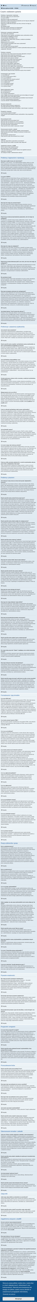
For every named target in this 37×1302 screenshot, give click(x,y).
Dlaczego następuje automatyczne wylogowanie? (11, 27)
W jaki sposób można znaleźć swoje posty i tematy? (12, 125)
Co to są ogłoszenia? (5, 82)
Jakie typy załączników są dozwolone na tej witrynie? (12, 140)
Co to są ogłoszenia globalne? (7, 80)
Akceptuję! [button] (18, 1298)
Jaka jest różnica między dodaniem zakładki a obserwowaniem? (15, 130)
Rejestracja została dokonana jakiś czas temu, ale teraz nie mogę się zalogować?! (16, 24)
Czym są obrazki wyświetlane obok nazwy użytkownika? (13, 43)
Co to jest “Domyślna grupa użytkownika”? (10, 99)
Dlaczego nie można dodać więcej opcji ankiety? (11, 59)
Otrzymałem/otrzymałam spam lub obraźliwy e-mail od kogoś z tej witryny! (17, 108)
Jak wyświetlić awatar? (6, 44)
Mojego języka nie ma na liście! (7, 42)
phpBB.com (4, 403)
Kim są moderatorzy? (5, 92)
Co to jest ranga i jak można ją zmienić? (9, 46)
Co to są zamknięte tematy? (7, 84)
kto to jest (25, 1256)
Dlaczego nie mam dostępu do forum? (9, 62)
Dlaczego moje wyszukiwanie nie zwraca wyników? (12, 121)
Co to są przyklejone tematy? (7, 83)
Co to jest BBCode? (5, 75)
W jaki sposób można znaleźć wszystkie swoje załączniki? (13, 142)
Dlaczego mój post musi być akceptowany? (10, 68)
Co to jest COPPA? (5, 17)
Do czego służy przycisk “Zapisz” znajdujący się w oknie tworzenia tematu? (17, 67)
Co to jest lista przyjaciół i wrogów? (8, 112)
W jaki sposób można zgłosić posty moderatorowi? (12, 66)
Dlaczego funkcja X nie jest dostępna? (9, 148)
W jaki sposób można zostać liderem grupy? (10, 96)
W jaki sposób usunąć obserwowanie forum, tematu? (12, 136)
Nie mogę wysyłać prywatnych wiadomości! (10, 105)
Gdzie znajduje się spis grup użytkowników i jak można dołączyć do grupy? (17, 95)
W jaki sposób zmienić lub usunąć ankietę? (10, 60)
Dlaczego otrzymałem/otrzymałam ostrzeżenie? (11, 64)
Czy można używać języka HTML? (8, 76)
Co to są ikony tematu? (6, 86)
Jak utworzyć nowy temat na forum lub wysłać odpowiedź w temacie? (16, 53)
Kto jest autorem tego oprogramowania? (9, 147)
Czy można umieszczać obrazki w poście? (10, 79)
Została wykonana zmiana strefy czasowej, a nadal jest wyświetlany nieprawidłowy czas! (16, 40)
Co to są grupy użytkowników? (7, 93)
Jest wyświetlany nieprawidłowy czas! (9, 38)
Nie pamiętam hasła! (5, 26)
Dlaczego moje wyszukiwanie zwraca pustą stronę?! (12, 123)
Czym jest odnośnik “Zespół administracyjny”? (11, 100)
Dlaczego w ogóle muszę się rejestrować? (10, 16)
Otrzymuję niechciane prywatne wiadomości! (10, 106)
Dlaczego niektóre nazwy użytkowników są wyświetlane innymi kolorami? (17, 97)
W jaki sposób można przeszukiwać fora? (10, 120)
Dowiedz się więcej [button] (9, 1294)
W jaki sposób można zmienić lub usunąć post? (11, 55)
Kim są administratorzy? (6, 90)
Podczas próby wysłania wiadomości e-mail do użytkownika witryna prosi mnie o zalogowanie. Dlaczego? (18, 48)
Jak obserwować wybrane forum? (8, 134)
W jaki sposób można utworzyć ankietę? (9, 57)
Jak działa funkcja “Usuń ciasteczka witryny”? (11, 29)
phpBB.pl (29, 401)
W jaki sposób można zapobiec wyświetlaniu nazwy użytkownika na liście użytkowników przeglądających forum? (17, 36)
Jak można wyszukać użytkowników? (9, 124)
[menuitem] (5, 5)
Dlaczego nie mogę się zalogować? (8, 22)
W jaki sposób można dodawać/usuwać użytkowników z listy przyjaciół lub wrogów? (17, 115)
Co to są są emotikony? (6, 77)
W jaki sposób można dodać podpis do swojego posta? (13, 56)
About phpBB (11, 1229)
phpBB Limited (9, 1225)
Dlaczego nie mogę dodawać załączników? (10, 63)
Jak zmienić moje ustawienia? (7, 33)
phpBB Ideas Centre (11, 1240)
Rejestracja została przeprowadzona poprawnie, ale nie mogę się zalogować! (17, 20)
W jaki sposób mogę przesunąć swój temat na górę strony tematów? (16, 70)
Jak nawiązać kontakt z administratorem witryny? (11, 152)
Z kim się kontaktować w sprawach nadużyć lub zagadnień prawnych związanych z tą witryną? (16, 150)
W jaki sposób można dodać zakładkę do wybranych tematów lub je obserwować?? (15, 132)
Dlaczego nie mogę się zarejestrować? (9, 19)
